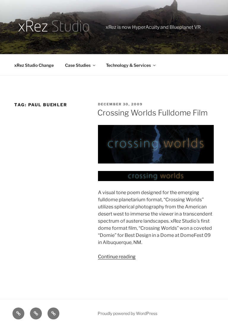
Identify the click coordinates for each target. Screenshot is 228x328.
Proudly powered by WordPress (127, 313)
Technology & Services (128, 65)
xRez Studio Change (34, 65)
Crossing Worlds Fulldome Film (152, 112)
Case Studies (78, 65)
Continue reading (117, 256)
